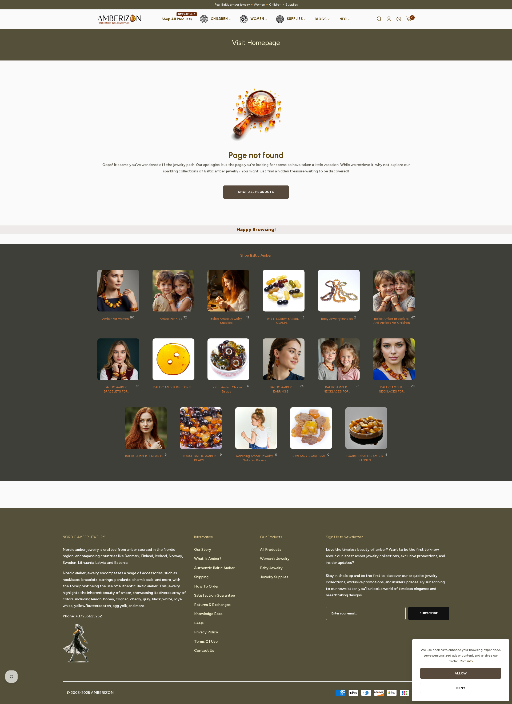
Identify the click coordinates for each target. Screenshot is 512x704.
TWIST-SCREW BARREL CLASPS (282, 321)
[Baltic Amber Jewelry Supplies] (228, 290)
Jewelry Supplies (274, 576)
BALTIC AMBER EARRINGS (281, 389)
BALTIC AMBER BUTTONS (172, 387)
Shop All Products (256, 192)
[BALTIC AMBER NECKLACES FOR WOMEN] (394, 359)
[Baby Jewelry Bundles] (339, 290)
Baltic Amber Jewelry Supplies (226, 321)
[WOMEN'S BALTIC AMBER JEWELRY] (118, 290)
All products (270, 549)
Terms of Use (206, 641)
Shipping (201, 576)
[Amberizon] (119, 19)
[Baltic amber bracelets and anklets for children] (394, 290)
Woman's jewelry (275, 558)
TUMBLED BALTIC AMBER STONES (364, 458)
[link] (322, 19)
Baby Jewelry (271, 567)
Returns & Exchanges (212, 604)
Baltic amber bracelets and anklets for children (391, 321)
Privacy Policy (206, 632)
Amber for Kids (171, 319)
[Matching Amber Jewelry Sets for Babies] (256, 428)
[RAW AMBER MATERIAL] (311, 428)
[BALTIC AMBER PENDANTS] (146, 428)
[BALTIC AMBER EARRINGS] (284, 359)
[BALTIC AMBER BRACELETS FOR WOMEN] (118, 359)
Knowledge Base (208, 613)
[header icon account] (389, 19)
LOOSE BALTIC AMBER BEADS (199, 458)
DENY (460, 688)
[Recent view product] (399, 19)
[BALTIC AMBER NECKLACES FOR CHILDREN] (339, 359)
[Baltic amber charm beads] (228, 359)
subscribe (428, 613)
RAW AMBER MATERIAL (309, 456)
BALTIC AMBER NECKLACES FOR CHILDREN (336, 389)
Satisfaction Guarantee (214, 595)
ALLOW (461, 673)
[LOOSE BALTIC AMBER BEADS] (201, 428)
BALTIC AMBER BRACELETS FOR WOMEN (116, 389)
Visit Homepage (256, 43)
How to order (206, 586)
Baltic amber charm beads (227, 389)
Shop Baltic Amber (256, 255)
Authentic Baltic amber (214, 567)
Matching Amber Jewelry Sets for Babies (254, 458)
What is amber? (208, 558)
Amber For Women (115, 319)
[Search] (379, 19)
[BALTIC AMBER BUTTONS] (173, 359)
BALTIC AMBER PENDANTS (144, 456)
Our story (202, 549)
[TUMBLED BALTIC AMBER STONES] (366, 428)
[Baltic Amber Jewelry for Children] (173, 290)
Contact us (204, 650)
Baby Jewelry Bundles (337, 319)
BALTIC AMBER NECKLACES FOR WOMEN (391, 389)
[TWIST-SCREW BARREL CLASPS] (284, 290)
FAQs (199, 623)
